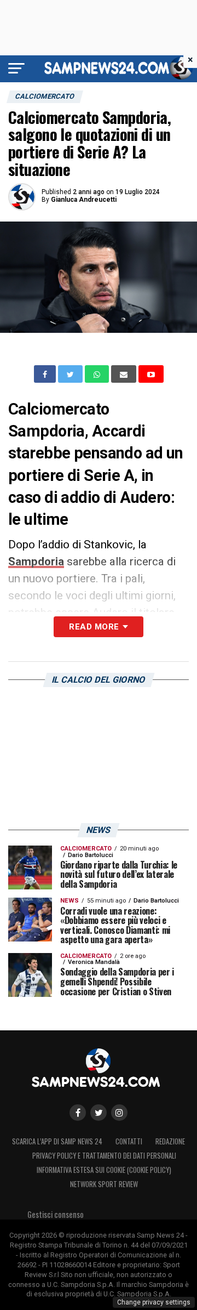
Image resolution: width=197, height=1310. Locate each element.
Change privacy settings (153, 1302)
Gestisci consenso (55, 1214)
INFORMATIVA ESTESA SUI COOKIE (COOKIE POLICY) (104, 1170)
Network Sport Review (104, 1184)
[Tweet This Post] (71, 374)
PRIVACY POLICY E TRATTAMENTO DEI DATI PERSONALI (104, 1155)
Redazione (170, 1141)
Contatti (128, 1141)
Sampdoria (36, 561)
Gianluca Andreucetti (84, 199)
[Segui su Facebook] (77, 1112)
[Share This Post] (98, 374)
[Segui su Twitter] (98, 1112)
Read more (94, 627)
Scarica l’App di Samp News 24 (57, 1141)
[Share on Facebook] (46, 374)
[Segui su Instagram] (119, 1112)
